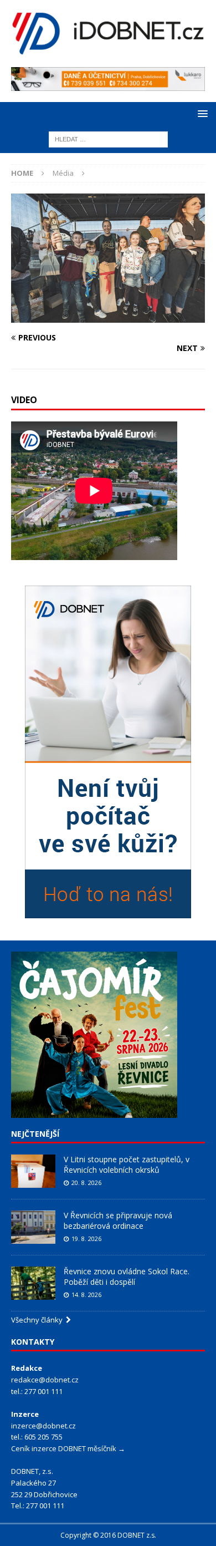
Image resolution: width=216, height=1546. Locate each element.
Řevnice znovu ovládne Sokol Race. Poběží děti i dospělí (126, 1276)
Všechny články (38, 1320)
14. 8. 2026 (86, 1294)
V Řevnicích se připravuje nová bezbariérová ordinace (118, 1220)
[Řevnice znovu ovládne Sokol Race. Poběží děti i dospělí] (33, 1283)
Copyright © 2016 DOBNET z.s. (108, 1535)
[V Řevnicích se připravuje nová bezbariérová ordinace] (33, 1227)
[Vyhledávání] (108, 138)
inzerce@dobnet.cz (43, 1426)
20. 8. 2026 (86, 1182)
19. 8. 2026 (86, 1238)
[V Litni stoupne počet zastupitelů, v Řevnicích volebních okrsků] (33, 1171)
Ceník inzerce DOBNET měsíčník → (68, 1448)
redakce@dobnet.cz (45, 1380)
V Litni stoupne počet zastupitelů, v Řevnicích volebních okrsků (126, 1164)
